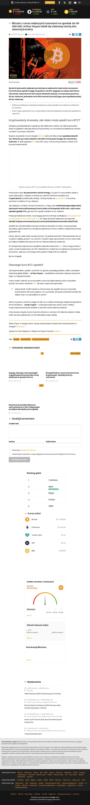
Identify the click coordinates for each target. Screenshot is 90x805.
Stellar (49, 774)
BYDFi (51, 780)
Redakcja (37, 794)
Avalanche (21, 777)
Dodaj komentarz (19, 459)
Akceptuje (24, 450)
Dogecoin (67, 772)
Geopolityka (61, 785)
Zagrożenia (71, 785)
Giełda (41, 783)
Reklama (13, 794)
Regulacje (33, 783)
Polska (17, 785)
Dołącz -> (58, 331)
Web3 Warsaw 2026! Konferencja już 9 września (42, 694)
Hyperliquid (22, 774)
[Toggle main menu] (79, 2)
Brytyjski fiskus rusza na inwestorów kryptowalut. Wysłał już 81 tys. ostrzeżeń (62, 375)
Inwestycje (33, 785)
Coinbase (53, 480)
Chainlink (31, 774)
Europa (80, 785)
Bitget (51, 493)
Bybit (51, 487)
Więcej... (28, 660)
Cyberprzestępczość (69, 783)
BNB (71, 9)
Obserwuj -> (21, 326)
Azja (41, 385)
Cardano (82, 772)
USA (26, 783)
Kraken (52, 500)
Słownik (20, 794)
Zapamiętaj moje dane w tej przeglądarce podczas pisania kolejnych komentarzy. (44, 454)
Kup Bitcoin (50, 2)
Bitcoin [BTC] (25, 339)
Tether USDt (37, 535)
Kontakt (44, 794)
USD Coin (59, 772)
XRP (52, 9)
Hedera (81, 774)
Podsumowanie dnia (52, 783)
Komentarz (14, 424)
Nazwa (12, 442)
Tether (35, 772)
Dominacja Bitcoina (36, 647)
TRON (75, 772)
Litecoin (30, 777)
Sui (66, 774)
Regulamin (52, 794)
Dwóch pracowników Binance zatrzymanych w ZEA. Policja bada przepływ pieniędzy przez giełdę (24, 407)
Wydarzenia (34, 681)
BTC (33, 141)
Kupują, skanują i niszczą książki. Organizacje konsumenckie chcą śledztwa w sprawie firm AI (28, 2)
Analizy (16, 339)
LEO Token (73, 774)
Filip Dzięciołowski (38, 34)
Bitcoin (16, 9)
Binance (58, 780)
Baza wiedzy (29, 794)
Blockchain (19, 783)
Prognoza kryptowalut (40, 339)
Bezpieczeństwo (21, 787)
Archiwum (76, 794)
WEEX (51, 506)
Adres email (51, 442)
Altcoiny (25, 785)
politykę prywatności (28, 450)
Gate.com (66, 780)
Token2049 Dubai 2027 (33, 734)
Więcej (29, 615)
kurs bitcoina (60, 198)
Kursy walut (34, 513)
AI (42, 353)
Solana (51, 772)
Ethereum (36, 9)
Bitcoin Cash (41, 774)
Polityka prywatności (64, 794)
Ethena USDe (58, 774)
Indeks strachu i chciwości (40, 581)
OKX (83, 780)
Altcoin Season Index (37, 625)
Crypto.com (76, 780)
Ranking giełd (34, 473)
